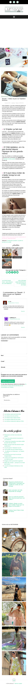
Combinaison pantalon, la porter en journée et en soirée (12, 241)
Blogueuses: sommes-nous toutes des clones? (13, 435)
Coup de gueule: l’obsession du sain (12, 447)
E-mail (3, 361)
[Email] (17, 272)
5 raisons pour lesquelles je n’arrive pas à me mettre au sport (14, 458)
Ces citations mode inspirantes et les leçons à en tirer (20, 283)
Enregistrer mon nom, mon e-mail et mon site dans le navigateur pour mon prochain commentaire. (14, 375)
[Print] (15, 272)
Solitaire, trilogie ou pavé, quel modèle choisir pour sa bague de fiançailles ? (16, 505)
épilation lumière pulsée (9, 159)
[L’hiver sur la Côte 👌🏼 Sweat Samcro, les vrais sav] (14, 589)
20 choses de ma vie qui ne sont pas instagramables (12, 455)
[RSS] (17, 2)
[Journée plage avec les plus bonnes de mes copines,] (14, 540)
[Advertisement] (14, 33)
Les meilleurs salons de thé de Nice (12, 414)
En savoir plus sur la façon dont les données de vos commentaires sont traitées (13, 385)
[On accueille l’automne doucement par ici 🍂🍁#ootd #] (14, 614)
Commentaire (4, 340)
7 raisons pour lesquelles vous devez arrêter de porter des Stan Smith (14, 441)
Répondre (23, 311)
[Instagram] (14, 2)
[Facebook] (10, 2)
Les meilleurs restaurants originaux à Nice (14, 421)
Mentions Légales (18, 683)
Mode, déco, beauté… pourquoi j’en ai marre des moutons (14, 463)
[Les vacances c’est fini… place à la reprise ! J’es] (14, 638)
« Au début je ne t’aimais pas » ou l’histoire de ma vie (14, 451)
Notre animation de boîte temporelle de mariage (15, 490)
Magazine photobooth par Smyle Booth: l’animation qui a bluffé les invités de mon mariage (16, 484)
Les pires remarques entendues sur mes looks (13, 466)
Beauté (17, 103)
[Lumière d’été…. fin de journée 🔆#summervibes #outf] (14, 565)
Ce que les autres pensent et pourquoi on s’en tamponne (13, 438)
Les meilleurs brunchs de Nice (11, 416)
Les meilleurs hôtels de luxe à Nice (12, 419)
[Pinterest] (12, 272)
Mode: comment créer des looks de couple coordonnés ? (14, 445)
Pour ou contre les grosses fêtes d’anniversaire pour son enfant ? (17, 498)
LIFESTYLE (21, 103)
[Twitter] (9, 272)
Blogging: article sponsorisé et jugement (13, 461)
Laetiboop (13, 103)
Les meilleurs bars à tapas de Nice (12, 417)
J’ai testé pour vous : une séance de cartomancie (7, 282)
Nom (2, 355)
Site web (3, 367)
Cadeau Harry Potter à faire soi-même (16, 510)
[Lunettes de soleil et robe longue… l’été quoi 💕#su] (14, 663)
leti (9, 301)
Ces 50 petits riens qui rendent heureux (13, 449)
